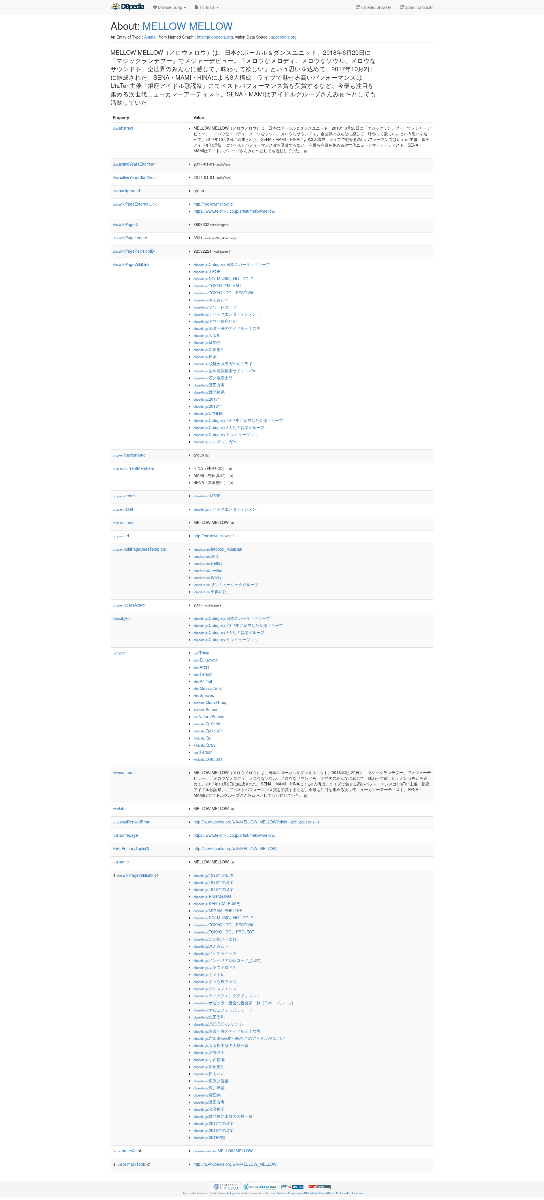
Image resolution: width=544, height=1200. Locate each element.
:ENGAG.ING (212, 896)
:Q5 (202, 738)
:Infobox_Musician (218, 549)
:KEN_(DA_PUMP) (217, 903)
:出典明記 (210, 591)
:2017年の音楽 (214, 1123)
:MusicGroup (211, 702)
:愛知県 (207, 342)
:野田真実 (209, 385)
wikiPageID (126, 224)
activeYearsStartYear (134, 177)
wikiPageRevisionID (133, 251)
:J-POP (207, 271)
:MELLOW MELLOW (223, 1150)
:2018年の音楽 (214, 1130)
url (121, 535)
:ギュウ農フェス (215, 981)
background (126, 190)
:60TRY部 (209, 1137)
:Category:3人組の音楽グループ (229, 427)
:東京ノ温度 (211, 1080)
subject (122, 618)
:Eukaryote (206, 660)
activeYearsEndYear (134, 164)
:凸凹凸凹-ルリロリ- (218, 1024)
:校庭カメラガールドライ (223, 363)
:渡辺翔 (207, 1095)
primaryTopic (131, 1164)
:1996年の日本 (214, 875)
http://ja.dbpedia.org (215, 37)
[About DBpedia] (127, 7)
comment (124, 772)
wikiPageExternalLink (135, 204)
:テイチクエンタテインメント (227, 314)
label (123, 509)
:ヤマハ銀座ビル (215, 321)
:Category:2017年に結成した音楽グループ (238, 420)
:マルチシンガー (215, 441)
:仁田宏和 (209, 1017)
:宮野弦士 (209, 1052)
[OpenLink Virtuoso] (225, 1186)
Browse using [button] (170, 7)
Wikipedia (233, 1193)
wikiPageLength (130, 237)
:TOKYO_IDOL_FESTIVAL (224, 292)
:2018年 (208, 406)
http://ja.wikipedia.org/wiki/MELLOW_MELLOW (235, 848)
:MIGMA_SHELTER (218, 910)
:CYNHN (208, 413)
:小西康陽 (209, 1059)
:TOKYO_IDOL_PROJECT (224, 932)
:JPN (206, 556)
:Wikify (207, 577)
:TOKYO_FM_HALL (218, 285)
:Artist (201, 667)
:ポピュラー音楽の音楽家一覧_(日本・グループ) (243, 1002)
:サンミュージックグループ (226, 584)
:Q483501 (208, 759)
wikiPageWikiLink (131, 264)
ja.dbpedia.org (284, 37)
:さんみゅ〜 (211, 300)
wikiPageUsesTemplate (139, 549)
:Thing (201, 653)
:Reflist (208, 563)
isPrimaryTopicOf (131, 848)
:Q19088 (207, 723)
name (124, 522)
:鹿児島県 (209, 392)
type (119, 653)
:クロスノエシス (215, 988)
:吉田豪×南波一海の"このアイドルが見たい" (239, 1038)
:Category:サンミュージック (226, 434)
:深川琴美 (209, 1088)
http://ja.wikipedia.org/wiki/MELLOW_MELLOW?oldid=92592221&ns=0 (256, 822)
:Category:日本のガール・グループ (232, 264)
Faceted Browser (375, 7)
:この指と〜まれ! (216, 939)
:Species (204, 695)
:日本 (205, 356)
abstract (123, 128)
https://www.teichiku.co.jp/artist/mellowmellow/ (234, 211)
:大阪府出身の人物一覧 (221, 1045)
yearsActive (129, 605)
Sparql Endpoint (419, 7)
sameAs (127, 1150)
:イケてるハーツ (215, 953)
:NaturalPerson (209, 716)
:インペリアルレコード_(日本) (228, 960)
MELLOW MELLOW (188, 25)
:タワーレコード (215, 307)
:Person (203, 674)
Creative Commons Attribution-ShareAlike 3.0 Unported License (319, 1193)
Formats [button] (207, 7)
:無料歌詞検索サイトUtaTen (226, 370)
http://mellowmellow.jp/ (214, 204)
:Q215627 (208, 731)
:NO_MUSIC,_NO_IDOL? (223, 278)
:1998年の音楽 (214, 889)
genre (124, 495)
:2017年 (208, 399)
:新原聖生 (209, 349)
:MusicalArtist (208, 688)
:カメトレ (209, 974)
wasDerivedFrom (131, 822)
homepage (125, 835)
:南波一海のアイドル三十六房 (227, 328)
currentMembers (133, 468)
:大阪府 (207, 335)
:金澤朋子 (209, 1109)
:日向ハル (209, 1073)
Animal (150, 37)
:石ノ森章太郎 (213, 378)
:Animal (203, 681)
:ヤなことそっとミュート (223, 1010)
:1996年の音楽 (214, 882)
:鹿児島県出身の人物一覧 (223, 1116)
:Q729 (205, 745)
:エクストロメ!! (214, 967)
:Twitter (208, 570)
